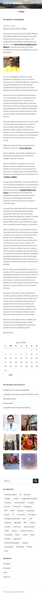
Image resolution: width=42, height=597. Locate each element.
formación (17, 507)
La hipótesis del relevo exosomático (16, 408)
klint (24, 519)
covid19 (31, 503)
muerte (32, 523)
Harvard (21, 511)
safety (25, 535)
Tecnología (20, 547)
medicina (7, 523)
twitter (29, 547)
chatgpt (7, 499)
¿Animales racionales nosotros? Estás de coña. (21, 394)
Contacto (6, 564)
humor (6, 515)
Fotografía (27, 507)
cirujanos (7, 503)
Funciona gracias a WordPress (13, 592)
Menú (22, 12)
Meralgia (17, 523)
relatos (14, 531)
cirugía (15, 499)
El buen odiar (8, 403)
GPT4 (12, 511)
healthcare (30, 511)
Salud (32, 535)
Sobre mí (6, 577)
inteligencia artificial (12, 519)
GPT (6, 511)
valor (6, 551)
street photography (11, 543)
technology (8, 547)
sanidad (7, 539)
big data (27, 495)
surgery (25, 543)
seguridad (17, 539)
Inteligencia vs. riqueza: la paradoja (16, 390)
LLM (30, 519)
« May (10, 375)
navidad (7, 527)
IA (13, 515)
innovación (21, 515)
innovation (32, 515)
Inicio (5, 573)
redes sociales (29, 527)
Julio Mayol (13, 3)
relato (6, 531)
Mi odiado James (9, 399)
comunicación (19, 503)
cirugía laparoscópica (29, 499)
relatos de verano (26, 531)
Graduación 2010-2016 (14, 28)
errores (7, 507)
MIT (25, 523)
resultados (8, 535)
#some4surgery (10, 495)
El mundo (6, 568)
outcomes (17, 527)
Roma (17, 535)
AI (20, 495)
